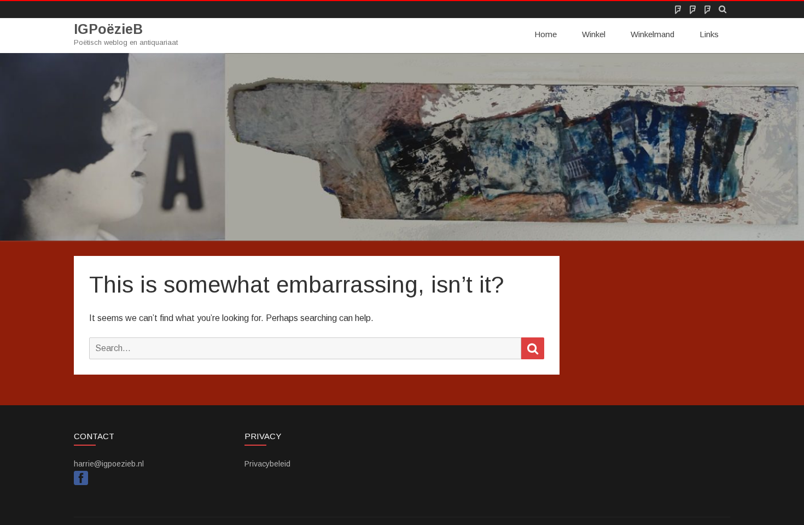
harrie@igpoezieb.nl (109, 463)
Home (545, 34)
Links (709, 34)
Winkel (593, 34)
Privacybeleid (267, 463)
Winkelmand (652, 34)
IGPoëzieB (108, 29)
